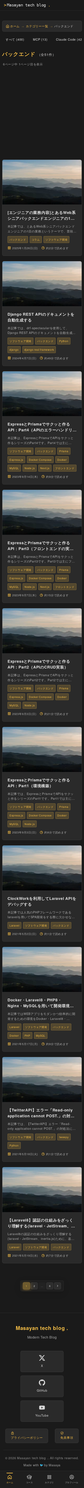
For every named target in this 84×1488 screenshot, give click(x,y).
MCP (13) (40, 39)
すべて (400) (15, 39)
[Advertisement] (42, 114)
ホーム (15, 26)
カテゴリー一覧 (37, 26)
